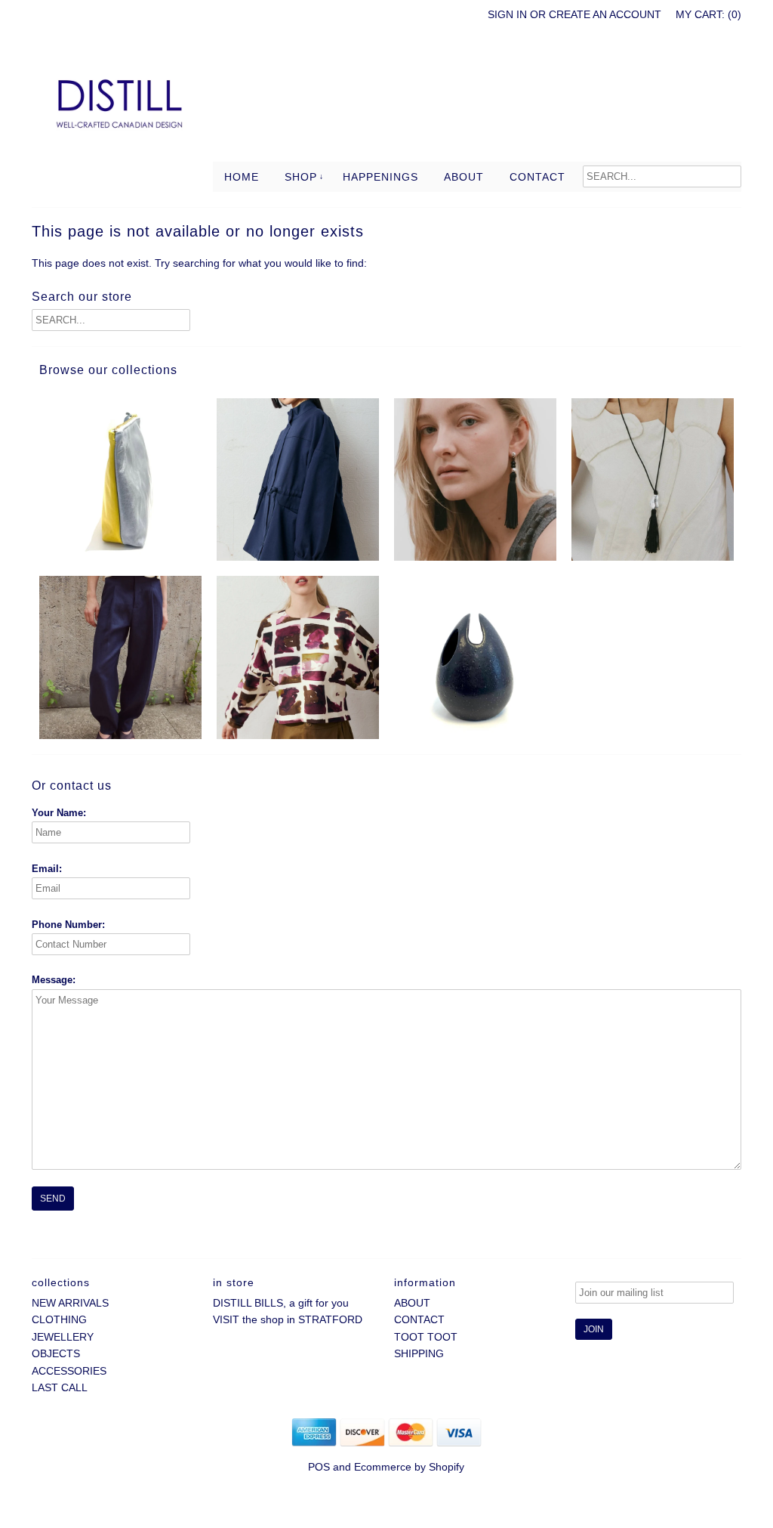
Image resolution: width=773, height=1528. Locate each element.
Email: (47, 868)
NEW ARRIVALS (70, 1303)
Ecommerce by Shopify (409, 1467)
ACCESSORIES (69, 1371)
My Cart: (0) (708, 14)
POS (319, 1467)
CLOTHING (59, 1319)
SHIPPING (419, 1353)
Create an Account (605, 14)
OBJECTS (56, 1353)
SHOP (301, 177)
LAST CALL (60, 1387)
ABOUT (464, 177)
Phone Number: (68, 924)
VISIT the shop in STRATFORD (287, 1319)
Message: (53, 979)
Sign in (507, 14)
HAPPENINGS (380, 177)
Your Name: (59, 812)
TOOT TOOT (425, 1337)
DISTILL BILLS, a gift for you (281, 1303)
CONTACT (537, 177)
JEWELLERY (63, 1337)
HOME (241, 177)
